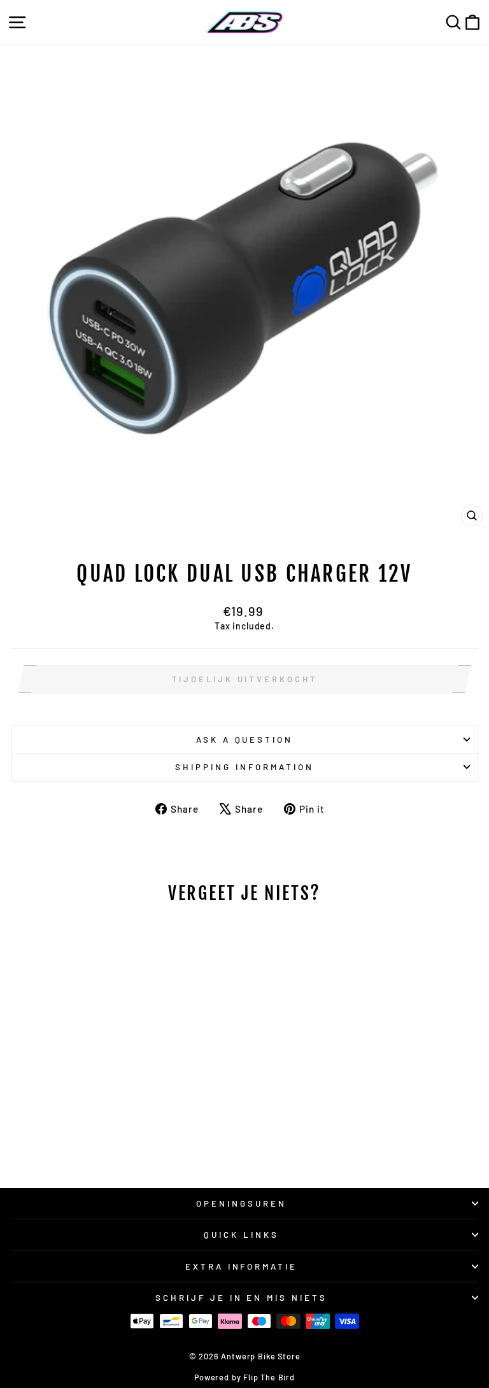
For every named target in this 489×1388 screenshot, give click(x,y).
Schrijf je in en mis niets (241, 1298)
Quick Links (241, 1235)
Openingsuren (241, 1203)
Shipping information (244, 767)
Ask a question (245, 739)
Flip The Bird (269, 1377)
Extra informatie (241, 1266)
